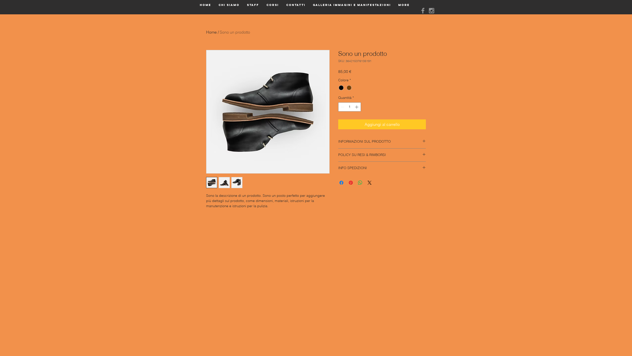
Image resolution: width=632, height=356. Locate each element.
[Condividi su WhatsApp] (360, 183)
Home (211, 32)
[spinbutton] (349, 107)
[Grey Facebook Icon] (423, 10)
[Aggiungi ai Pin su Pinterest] (351, 183)
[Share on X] (370, 183)
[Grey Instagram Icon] (431, 10)
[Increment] (357, 107)
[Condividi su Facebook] (341, 183)
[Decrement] (342, 107)
